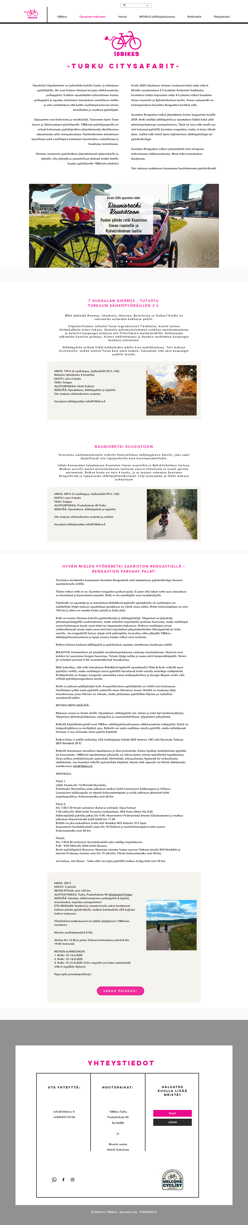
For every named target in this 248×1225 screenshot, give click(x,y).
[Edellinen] (34, 225)
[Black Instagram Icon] (72, 1179)
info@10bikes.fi (95, 401)
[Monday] (131, 261)
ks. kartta (118, 1122)
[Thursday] (126, 261)
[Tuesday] (121, 261)
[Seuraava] (213, 225)
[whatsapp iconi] (54, 1179)
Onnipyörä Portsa (120, 894)
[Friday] (117, 261)
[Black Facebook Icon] (63, 1179)
